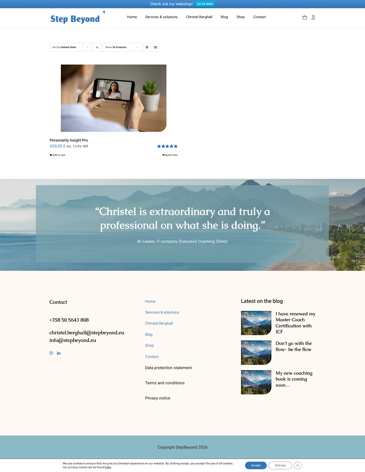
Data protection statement (168, 381)
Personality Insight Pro (69, 140)
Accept (255, 465)
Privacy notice (157, 412)
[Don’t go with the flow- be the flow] (256, 366)
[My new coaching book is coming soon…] (256, 396)
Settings (280, 465)
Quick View (171, 155)
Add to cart (59, 155)
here (108, 467)
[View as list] (155, 47)
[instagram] (51, 366)
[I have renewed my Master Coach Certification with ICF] (256, 337)
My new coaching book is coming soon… (294, 393)
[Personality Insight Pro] (114, 98)
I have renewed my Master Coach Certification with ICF (295, 336)
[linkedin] (58, 366)
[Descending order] (97, 47)
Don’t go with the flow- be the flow (294, 360)
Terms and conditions (165, 397)
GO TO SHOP (205, 4)
